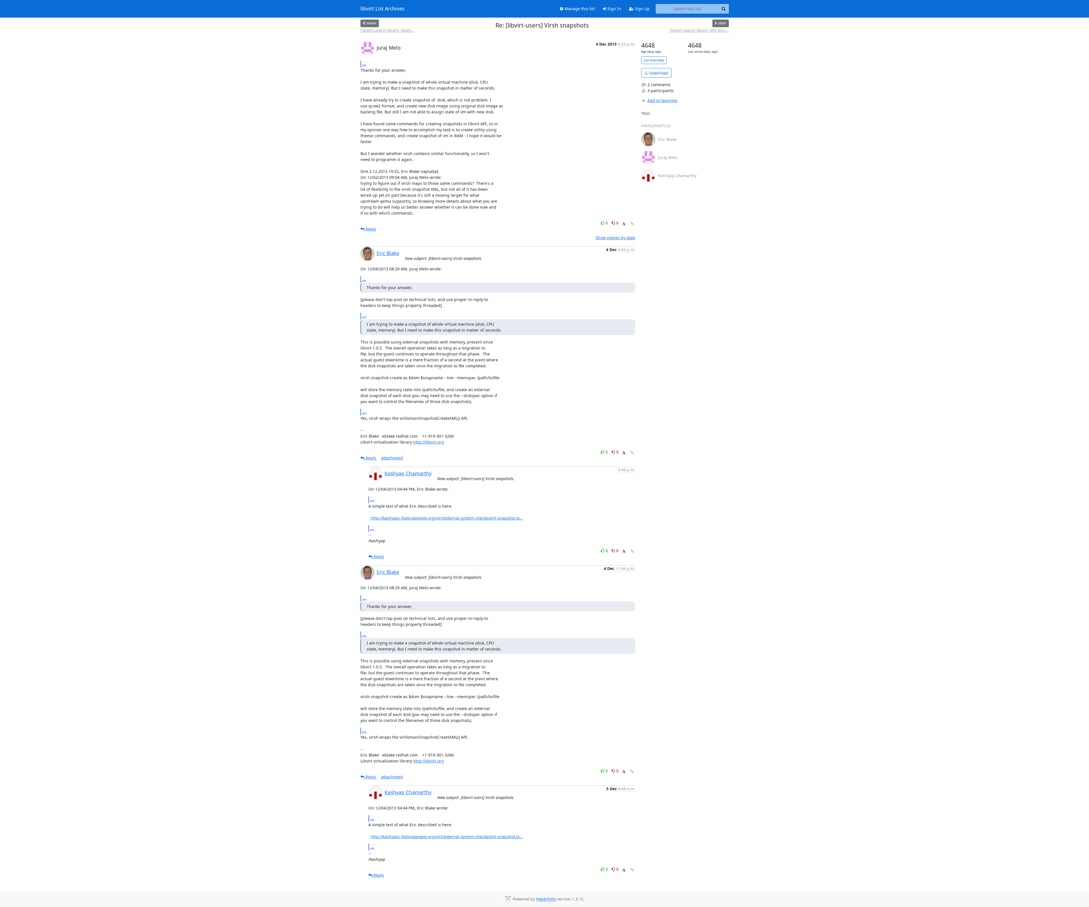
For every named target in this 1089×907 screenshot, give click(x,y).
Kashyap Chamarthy (408, 473)
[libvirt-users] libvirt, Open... (387, 30)
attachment (392, 458)
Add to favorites (662, 100)
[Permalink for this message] (632, 223)
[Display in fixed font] (624, 224)
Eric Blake (388, 253)
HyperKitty (546, 899)
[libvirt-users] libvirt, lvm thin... (699, 30)
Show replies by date (615, 237)
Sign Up (642, 8)
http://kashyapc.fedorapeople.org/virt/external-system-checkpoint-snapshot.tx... (447, 518)
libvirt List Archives (382, 8)
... (364, 64)
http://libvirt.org (428, 442)
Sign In (613, 8)
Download (658, 73)
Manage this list (579, 8)
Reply (370, 229)
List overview (653, 60)
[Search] (724, 9)
